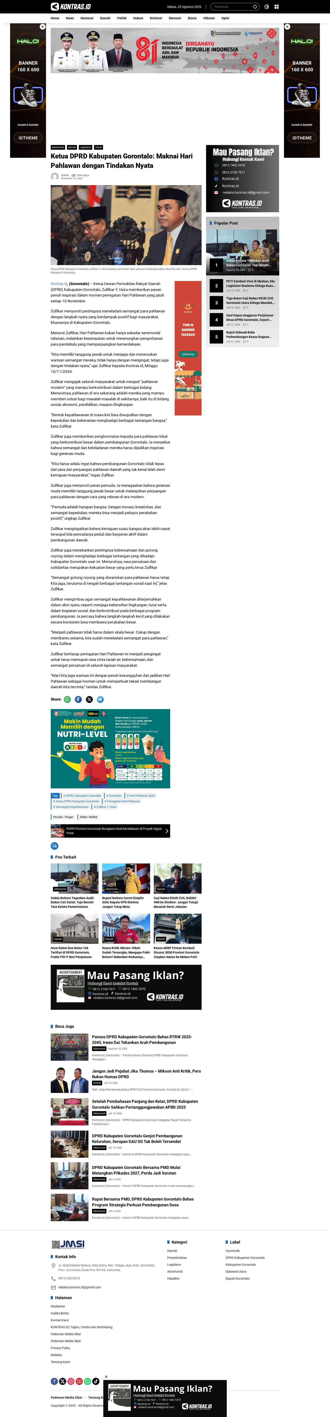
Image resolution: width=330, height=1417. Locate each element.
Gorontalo (115, 795)
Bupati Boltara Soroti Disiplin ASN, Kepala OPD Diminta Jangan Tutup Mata (123, 902)
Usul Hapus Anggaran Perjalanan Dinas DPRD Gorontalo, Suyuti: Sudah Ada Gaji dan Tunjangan (249, 318)
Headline (173, 1278)
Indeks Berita (60, 1313)
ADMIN (65, 175)
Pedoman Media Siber (66, 1334)
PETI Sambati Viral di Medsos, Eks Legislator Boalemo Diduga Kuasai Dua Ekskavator (251, 284)
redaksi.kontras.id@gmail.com (79, 1287)
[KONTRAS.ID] (71, 6)
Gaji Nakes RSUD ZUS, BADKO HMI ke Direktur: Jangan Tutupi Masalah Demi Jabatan (176, 902)
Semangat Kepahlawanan (72, 807)
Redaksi (56, 1355)
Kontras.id (59, 283)
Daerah (72, 147)
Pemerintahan (177, 1257)
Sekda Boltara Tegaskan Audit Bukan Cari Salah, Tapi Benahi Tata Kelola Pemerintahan (72, 902)
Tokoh (98, 147)
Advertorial (58, 147)
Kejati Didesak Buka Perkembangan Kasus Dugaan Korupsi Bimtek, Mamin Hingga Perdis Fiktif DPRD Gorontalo (248, 335)
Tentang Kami (60, 1362)
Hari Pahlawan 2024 (142, 795)
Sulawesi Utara (236, 1271)
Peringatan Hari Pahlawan (123, 801)
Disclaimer (58, 1306)
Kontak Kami (60, 1320)
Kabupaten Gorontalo (241, 1264)
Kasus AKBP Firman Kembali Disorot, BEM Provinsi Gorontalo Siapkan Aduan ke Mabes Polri (176, 952)
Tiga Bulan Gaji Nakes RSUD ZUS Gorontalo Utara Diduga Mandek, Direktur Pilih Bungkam (249, 301)
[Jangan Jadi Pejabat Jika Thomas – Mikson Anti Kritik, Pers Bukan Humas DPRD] (69, 1079)
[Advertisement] (165, 107)
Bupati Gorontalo (238, 1278)
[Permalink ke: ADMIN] (56, 177)
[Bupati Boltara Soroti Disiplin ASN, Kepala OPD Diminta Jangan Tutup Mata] (126, 878)
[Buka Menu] (276, 6)
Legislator (85, 147)
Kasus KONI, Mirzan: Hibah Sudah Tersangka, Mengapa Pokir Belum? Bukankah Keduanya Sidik (126, 952)
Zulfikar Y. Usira (106, 807)
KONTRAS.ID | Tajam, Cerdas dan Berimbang (81, 1327)
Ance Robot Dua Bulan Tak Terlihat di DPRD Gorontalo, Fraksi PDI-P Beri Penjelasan (71, 952)
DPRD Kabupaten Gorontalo (83, 795)
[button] (255, 6)
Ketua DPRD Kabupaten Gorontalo (77, 801)
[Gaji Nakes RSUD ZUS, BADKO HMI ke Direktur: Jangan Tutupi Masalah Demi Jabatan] (178, 878)
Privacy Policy (60, 1348)
